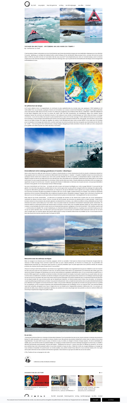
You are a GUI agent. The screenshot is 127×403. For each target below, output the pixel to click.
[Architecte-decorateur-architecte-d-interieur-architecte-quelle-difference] (63, 380)
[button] (99, 372)
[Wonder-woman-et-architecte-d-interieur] (37, 380)
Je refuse (111, 399)
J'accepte (95, 399)
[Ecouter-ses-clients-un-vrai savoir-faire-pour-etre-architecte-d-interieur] (90, 380)
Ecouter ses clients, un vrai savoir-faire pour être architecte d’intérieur (88, 389)
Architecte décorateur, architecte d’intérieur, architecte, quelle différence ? (63, 389)
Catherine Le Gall (33, 48)
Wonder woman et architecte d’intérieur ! (36, 388)
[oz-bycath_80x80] (27, 2)
